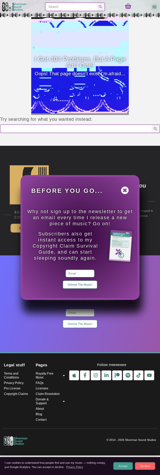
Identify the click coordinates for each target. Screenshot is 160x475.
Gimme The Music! (80, 284)
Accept (123, 466)
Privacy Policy (74, 467)
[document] (80, 237)
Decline (145, 466)
